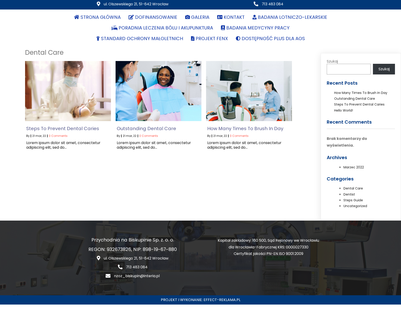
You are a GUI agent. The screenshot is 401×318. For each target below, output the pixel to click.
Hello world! (343, 110)
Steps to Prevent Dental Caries (359, 104)
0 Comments (58, 136)
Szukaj (332, 61)
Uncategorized (355, 206)
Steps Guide (353, 200)
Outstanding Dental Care (354, 98)
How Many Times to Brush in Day (360, 92)
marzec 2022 (353, 167)
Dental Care (353, 188)
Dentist (349, 194)
